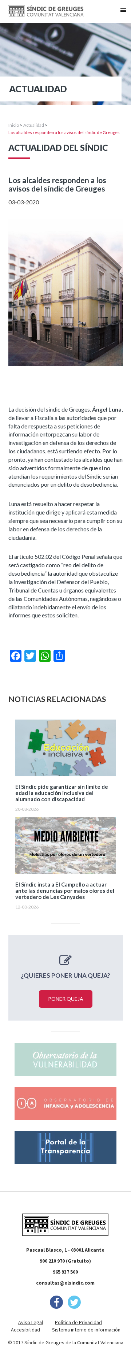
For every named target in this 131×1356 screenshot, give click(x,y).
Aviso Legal (30, 1322)
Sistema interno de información (86, 1329)
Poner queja (65, 999)
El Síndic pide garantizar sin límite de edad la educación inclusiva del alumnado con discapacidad (61, 793)
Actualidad (33, 125)
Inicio (13, 125)
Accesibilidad (25, 1329)
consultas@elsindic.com (65, 1282)
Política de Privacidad (78, 1322)
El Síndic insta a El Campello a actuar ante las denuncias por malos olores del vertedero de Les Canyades (64, 890)
